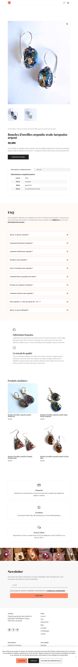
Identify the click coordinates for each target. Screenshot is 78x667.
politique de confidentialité (56, 591)
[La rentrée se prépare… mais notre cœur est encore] (45, 554)
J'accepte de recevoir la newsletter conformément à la (38, 591)
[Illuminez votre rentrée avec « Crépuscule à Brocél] (58, 554)
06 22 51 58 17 (39, 538)
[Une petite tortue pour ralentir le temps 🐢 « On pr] (6, 554)
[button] (67, 24)
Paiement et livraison (14, 645)
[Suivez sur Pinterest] (17, 629)
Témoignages (45, 631)
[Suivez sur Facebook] (13, 629)
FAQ (42, 619)
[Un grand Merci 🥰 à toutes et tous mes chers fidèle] (19, 554)
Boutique (44, 645)
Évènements (45, 622)
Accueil (10, 129)
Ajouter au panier (18, 157)
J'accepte (21, 660)
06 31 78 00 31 (56, 535)
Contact (43, 634)
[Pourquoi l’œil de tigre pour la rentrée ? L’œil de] (32, 554)
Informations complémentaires (21, 169)
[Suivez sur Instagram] (9, 629)
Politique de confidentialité (51, 660)
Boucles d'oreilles (22, 129)
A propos (43, 628)
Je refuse (33, 660)
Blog (42, 625)
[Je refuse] (76, 657)
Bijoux (14, 129)
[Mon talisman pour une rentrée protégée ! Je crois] (71, 554)
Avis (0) (39, 169)
